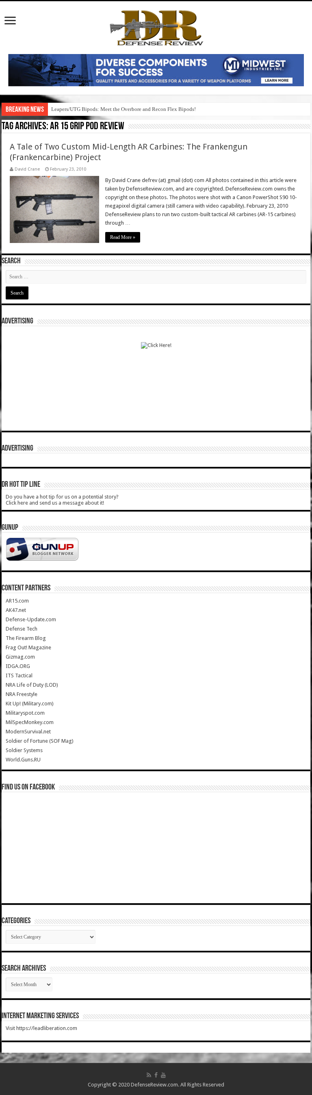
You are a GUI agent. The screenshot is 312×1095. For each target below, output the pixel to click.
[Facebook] (156, 1075)
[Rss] (149, 1075)
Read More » (122, 237)
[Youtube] (163, 1075)
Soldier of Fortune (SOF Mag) (40, 741)
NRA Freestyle (21, 694)
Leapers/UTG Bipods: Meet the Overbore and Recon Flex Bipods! (123, 109)
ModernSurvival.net (28, 732)
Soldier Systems (24, 750)
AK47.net (16, 610)
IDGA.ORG (18, 666)
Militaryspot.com (25, 713)
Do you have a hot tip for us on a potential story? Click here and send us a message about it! (62, 500)
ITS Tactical (19, 675)
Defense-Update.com (31, 619)
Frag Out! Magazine (28, 647)
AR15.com (17, 601)
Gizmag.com (20, 657)
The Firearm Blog (26, 638)
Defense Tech (21, 629)
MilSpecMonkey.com (30, 722)
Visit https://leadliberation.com (41, 1028)
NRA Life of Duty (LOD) (32, 685)
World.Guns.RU (23, 760)
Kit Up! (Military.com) (30, 703)
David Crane (27, 169)
